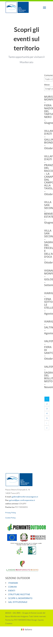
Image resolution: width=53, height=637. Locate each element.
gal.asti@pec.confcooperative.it (22, 500)
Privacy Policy (10, 512)
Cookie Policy (10, 518)
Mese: (47, 84)
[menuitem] (26, 629)
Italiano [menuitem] (28, 629)
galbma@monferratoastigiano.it (25, 496)
